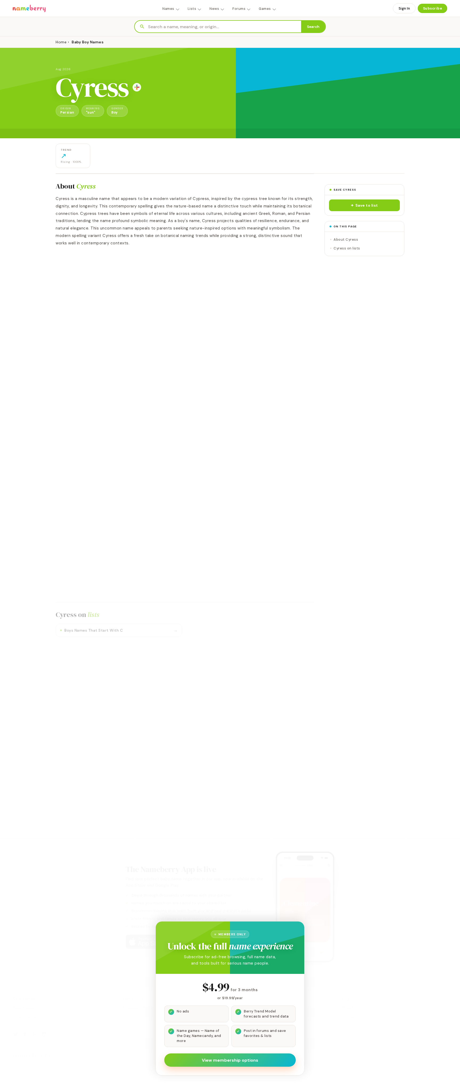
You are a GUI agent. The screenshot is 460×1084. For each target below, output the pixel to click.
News (214, 8)
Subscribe (432, 8)
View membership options (230, 1060)
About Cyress (346, 239)
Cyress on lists (347, 248)
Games (265, 8)
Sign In (404, 8)
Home (61, 42)
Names (168, 8)
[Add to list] (137, 87)
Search (313, 26)
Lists (192, 8)
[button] (364, 205)
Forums (238, 8)
